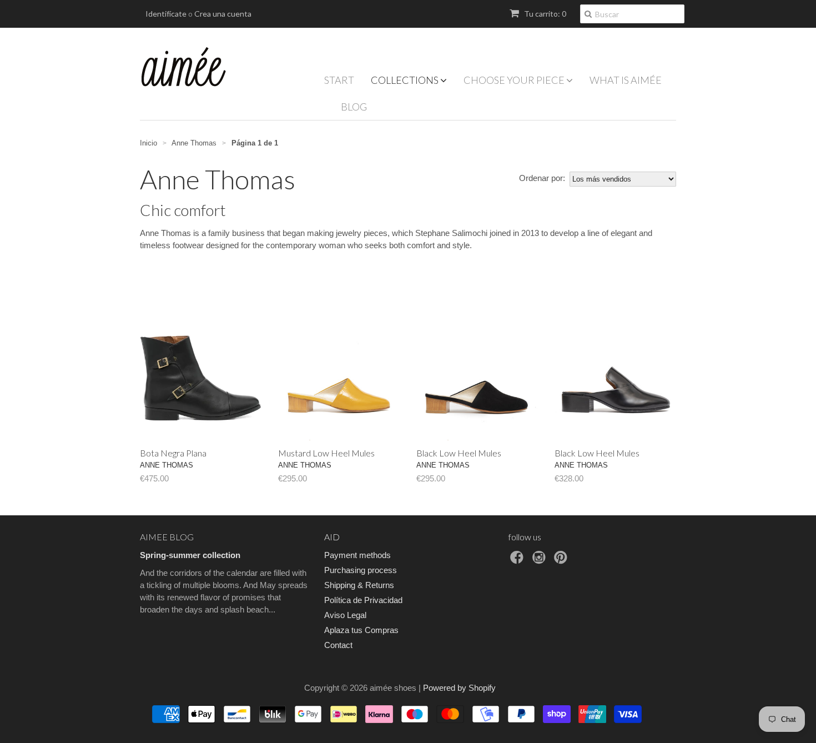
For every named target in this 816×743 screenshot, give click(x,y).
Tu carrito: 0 (544, 13)
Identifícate (166, 13)
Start (339, 80)
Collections (405, 80)
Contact (338, 645)
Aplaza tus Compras (361, 630)
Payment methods (357, 555)
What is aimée (626, 80)
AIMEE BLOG (167, 536)
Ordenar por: (542, 178)
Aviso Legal (345, 615)
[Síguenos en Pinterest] (562, 560)
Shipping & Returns (359, 585)
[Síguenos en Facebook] (518, 560)
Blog (354, 107)
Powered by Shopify (459, 687)
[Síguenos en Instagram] (540, 560)
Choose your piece (515, 80)
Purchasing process (360, 570)
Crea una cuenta (222, 13)
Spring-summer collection (190, 555)
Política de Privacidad (363, 600)
